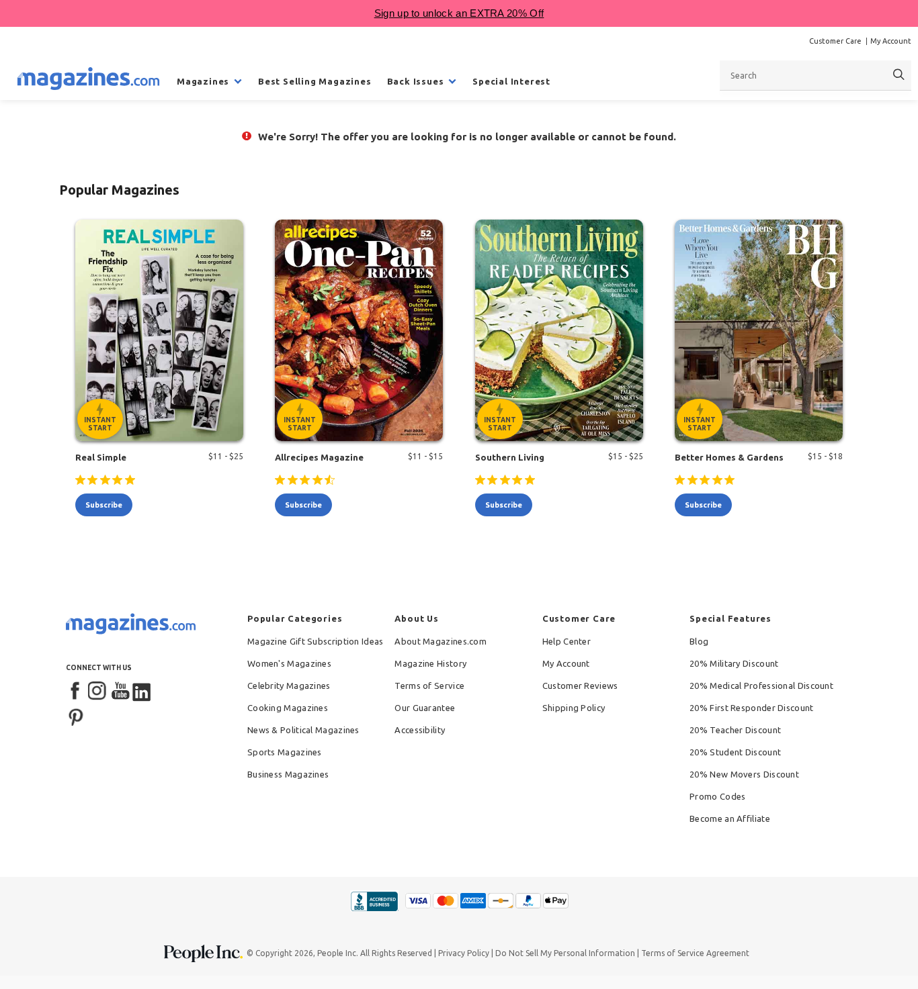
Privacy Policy (463, 953)
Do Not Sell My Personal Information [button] (565, 953)
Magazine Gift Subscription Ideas (315, 641)
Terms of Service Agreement (695, 953)
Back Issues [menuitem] (415, 81)
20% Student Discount (735, 752)
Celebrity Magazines (289, 685)
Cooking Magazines (287, 707)
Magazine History (430, 663)
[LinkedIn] (142, 691)
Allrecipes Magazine (319, 457)
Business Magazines (288, 774)
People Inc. (337, 953)
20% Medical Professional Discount (761, 685)
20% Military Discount (734, 663)
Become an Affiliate (730, 818)
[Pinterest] (76, 716)
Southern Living (509, 457)
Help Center (566, 641)
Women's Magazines (289, 663)
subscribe (103, 505)
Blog (699, 641)
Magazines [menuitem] (203, 81)
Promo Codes (717, 796)
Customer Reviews (580, 685)
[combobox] (815, 75)
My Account (890, 41)
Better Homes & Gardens (729, 457)
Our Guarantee (424, 707)
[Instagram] (98, 691)
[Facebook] (76, 691)
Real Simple (100, 457)
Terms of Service (429, 685)
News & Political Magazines (303, 730)
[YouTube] (120, 691)
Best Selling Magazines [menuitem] (315, 81)
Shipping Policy (574, 707)
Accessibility (419, 730)
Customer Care (835, 41)
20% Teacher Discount (735, 730)
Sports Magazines (284, 752)
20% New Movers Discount (744, 774)
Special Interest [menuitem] (511, 81)
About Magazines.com (440, 641)
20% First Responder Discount (751, 707)
